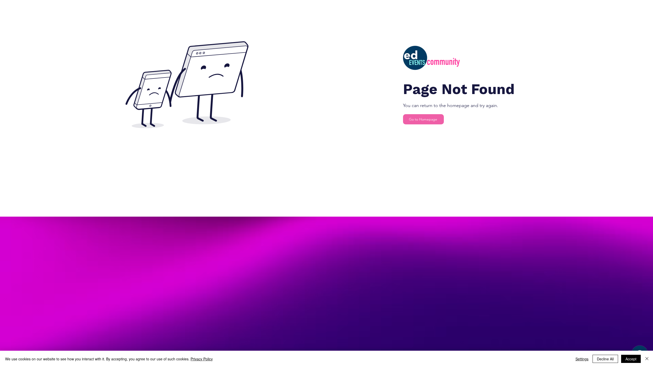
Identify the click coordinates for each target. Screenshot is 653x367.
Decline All (605, 358)
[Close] (647, 359)
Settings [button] (581, 358)
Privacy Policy (202, 358)
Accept (630, 358)
